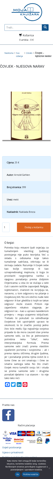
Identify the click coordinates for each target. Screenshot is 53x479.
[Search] (45, 27)
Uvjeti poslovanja (11, 447)
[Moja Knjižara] (26, 12)
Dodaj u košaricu (34, 227)
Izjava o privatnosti (12, 452)
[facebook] (8, 415)
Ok (17, 474)
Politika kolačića (30, 474)
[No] (49, 468)
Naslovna (8, 53)
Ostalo (29, 53)
